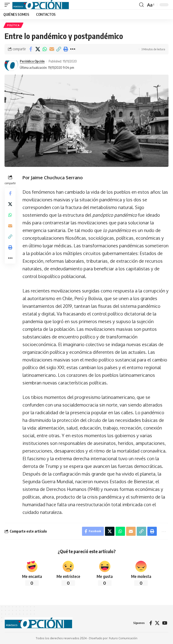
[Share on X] (37, 49)
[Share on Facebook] (30, 49)
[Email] (51, 49)
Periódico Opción (32, 61)
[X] (157, 623)
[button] (8, 4)
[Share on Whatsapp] (44, 49)
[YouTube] (164, 623)
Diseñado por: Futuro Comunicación (113, 638)
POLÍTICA (13, 25)
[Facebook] (150, 623)
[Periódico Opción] (40, 4)
